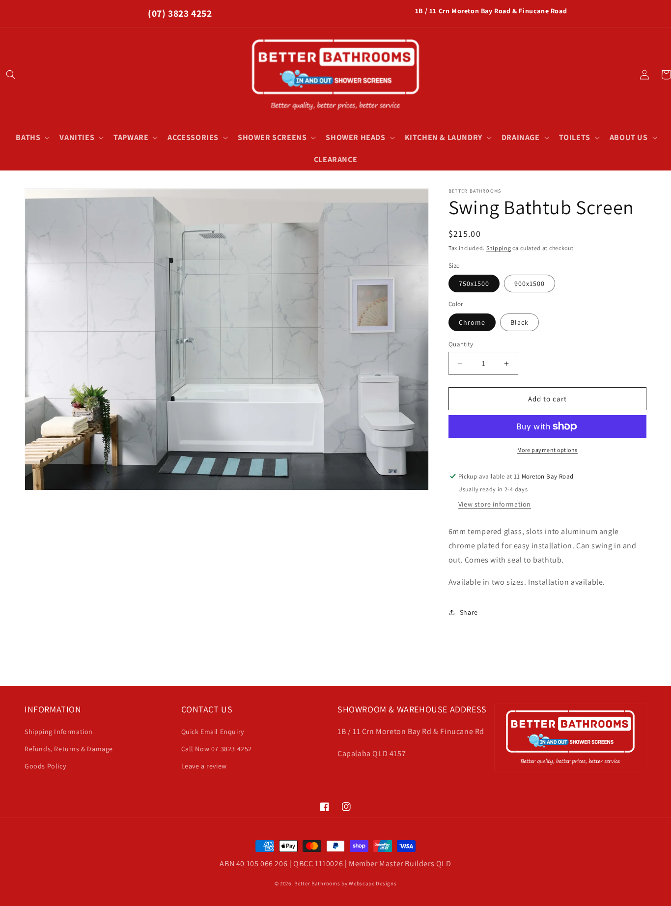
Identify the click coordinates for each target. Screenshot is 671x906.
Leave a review (204, 766)
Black (519, 322)
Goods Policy (45, 766)
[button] (11, 74)
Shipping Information (59, 731)
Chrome (472, 322)
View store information (494, 504)
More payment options (547, 449)
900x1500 (529, 283)
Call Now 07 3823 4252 (216, 748)
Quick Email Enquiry (212, 731)
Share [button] (469, 612)
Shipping (498, 248)
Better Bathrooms (317, 883)
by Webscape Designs (368, 883)
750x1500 (474, 283)
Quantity (460, 344)
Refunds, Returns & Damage (69, 748)
